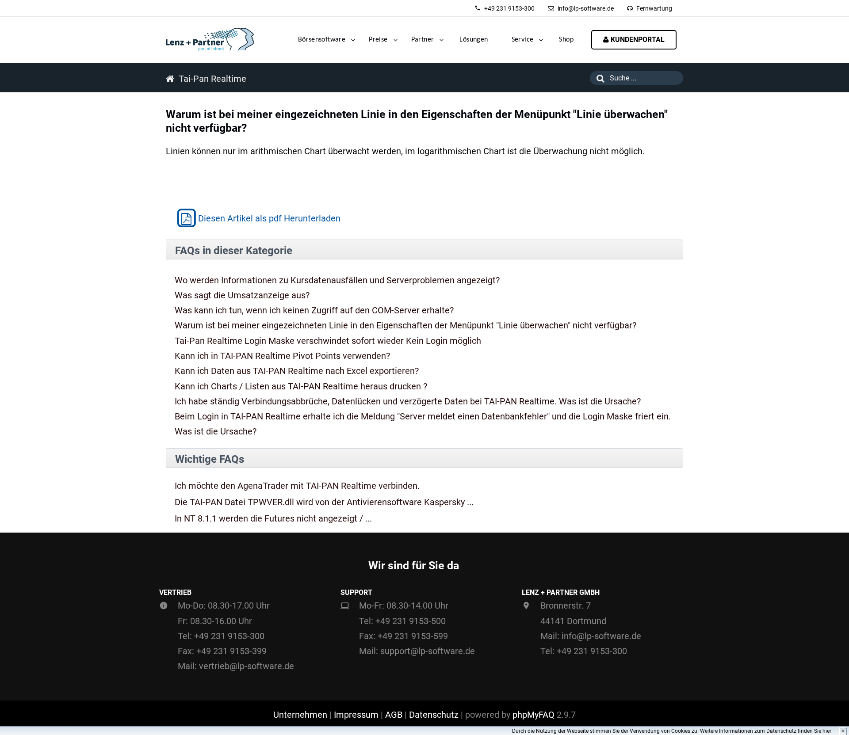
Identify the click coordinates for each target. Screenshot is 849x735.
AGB (393, 714)
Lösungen (473, 39)
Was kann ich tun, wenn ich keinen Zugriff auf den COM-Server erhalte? (314, 310)
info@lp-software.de (586, 8)
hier (826, 731)
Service (523, 39)
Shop (566, 39)
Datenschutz (434, 714)
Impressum (356, 714)
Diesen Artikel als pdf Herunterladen (269, 218)
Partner (422, 39)
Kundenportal (637, 39)
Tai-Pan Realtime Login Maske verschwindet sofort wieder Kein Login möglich (328, 340)
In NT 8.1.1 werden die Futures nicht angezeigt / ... (273, 519)
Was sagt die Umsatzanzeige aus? (242, 295)
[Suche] (598, 78)
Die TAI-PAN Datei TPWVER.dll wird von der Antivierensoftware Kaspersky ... (324, 502)
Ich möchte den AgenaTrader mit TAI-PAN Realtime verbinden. (297, 486)
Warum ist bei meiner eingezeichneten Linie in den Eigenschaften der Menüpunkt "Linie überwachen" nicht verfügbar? (405, 325)
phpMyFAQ (533, 714)
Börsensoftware (322, 39)
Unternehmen (300, 714)
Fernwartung (654, 8)
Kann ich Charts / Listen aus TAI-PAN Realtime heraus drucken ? (301, 386)
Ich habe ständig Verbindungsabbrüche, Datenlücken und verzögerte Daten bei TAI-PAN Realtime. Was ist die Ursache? (408, 401)
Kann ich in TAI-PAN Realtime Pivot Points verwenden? (282, 355)
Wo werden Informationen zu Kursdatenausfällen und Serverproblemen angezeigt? (337, 280)
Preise (378, 39)
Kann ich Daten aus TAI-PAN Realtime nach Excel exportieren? (297, 371)
